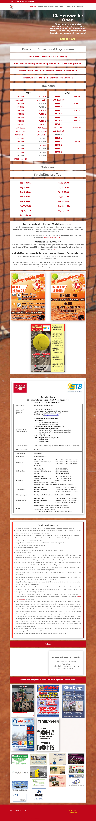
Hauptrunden (75, 63)
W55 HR (42, 114)
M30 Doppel (21, 128)
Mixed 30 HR (21, 131)
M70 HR (20, 124)
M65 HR (20, 121)
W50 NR (42, 145)
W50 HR (42, 110)
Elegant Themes (23, 818)
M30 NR (20, 138)
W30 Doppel (42, 128)
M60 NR (20, 152)
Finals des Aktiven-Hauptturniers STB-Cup (48, 56)
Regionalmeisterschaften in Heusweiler (50, 7)
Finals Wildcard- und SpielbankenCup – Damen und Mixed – (41, 63)
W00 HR (42, 97)
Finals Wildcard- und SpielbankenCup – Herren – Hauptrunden (48, 70)
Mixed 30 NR (43, 131)
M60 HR (20, 117)
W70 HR (42, 124)
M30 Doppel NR (20, 159)
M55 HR (20, 114)
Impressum (72, 810)
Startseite (33, 7)
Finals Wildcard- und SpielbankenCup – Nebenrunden (48, 77)
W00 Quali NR (42, 135)
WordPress (40, 818)
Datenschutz (73, 812)
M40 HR (20, 107)
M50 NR (58, 141)
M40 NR (20, 142)
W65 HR (42, 121)
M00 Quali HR (20, 100)
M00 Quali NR (20, 135)
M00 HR (20, 97)
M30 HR (20, 103)
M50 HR (20, 110)
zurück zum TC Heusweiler (74, 7)
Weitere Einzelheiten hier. (53, 238)
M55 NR (20, 149)
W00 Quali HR (42, 100)
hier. (54, 249)
